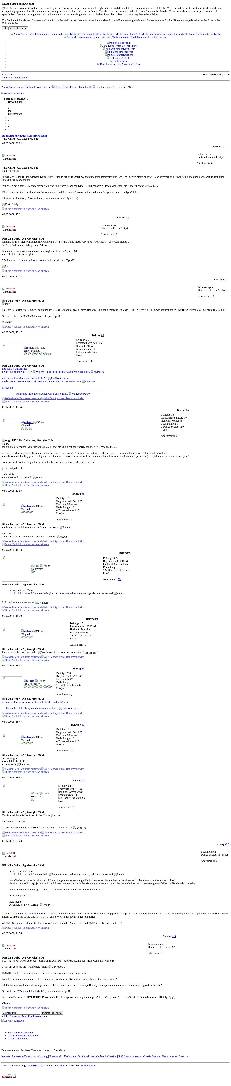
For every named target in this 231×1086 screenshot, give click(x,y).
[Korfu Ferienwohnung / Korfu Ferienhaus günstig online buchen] (146, 34)
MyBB (61, 1065)
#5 (187, 410)
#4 (102, 335)
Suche (124, 61)
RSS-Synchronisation (129, 1056)
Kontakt (5, 1056)
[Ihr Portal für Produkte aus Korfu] (201, 34)
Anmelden (7, 77)
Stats (182, 1056)
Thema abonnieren (18, 1038)
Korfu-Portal (131, 45)
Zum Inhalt (83, 1056)
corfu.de (126, 42)
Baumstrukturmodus (14, 135)
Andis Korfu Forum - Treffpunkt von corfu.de (25, 86)
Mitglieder (127, 51)
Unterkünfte (85, 86)
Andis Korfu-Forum (66, 86)
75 (119, 579)
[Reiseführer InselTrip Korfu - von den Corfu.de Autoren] (93, 34)
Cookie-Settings (151, 1056)
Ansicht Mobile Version (104, 1056)
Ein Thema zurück (15, 1016)
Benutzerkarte (169, 1056)
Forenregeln (55, 1056)
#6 (83, 493)
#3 (224, 279)
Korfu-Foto (129, 48)
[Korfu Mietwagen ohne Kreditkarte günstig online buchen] (134, 37)
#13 (174, 936)
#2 (127, 217)
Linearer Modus (37, 135)
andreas (28, 422)
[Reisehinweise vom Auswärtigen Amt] (118, 64)
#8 (96, 618)
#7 (129, 552)
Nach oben (70, 1056)
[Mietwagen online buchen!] (83, 37)
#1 (223, 146)
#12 (227, 844)
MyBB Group (88, 1065)
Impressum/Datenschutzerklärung (30, 1056)
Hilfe (128, 57)
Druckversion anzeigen (20, 1032)
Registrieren (21, 77)
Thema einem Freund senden (23, 1035)
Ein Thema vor (36, 1016)
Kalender (128, 54)
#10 (82, 724)
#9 (83, 668)
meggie (30, 347)
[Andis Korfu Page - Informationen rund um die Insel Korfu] (44, 34)
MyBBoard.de (34, 1065)
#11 (84, 780)
